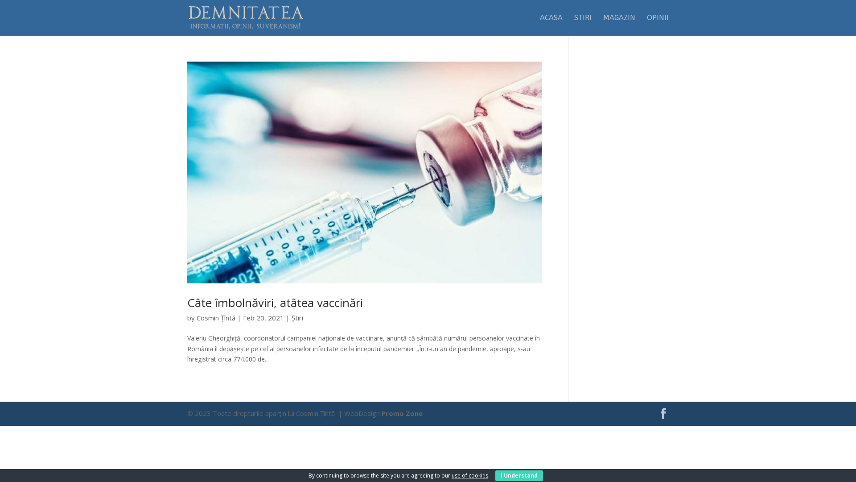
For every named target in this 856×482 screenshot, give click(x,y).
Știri (297, 317)
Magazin (619, 18)
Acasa (551, 18)
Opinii (658, 18)
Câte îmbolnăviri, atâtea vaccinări (275, 303)
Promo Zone (402, 413)
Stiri (583, 18)
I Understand (519, 475)
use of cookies (470, 475)
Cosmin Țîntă (216, 317)
